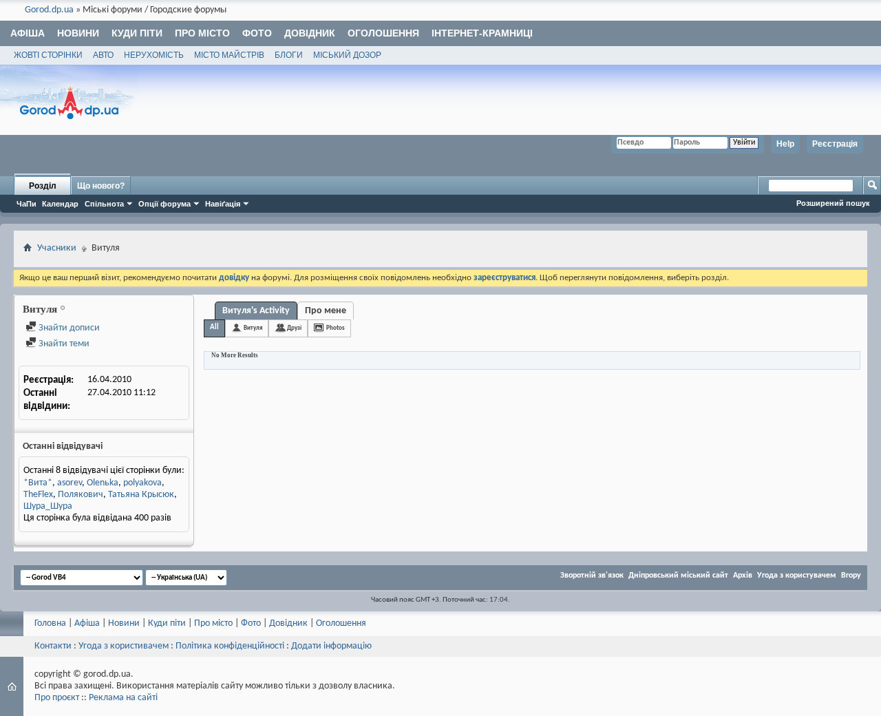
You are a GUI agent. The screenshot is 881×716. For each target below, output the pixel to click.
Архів (742, 575)
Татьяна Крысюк (141, 494)
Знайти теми (62, 344)
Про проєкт (56, 698)
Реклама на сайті (123, 698)
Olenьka (102, 483)
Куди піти (137, 33)
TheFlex (38, 494)
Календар (60, 204)
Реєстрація (835, 144)
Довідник (309, 33)
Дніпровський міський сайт (678, 575)
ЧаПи (26, 204)
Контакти (53, 646)
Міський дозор (347, 55)
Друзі (294, 328)
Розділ (42, 186)
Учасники (56, 248)
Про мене (325, 311)
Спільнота (104, 204)
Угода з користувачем (796, 575)
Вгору (851, 575)
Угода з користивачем (123, 646)
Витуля (253, 328)
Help (785, 144)
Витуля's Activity (256, 311)
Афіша (27, 33)
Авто (103, 55)
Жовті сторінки (48, 55)
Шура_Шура (47, 506)
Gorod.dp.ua (49, 10)
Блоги (289, 55)
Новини (78, 33)
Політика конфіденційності (230, 646)
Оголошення (383, 33)
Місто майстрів (229, 55)
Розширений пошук (833, 203)
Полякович (80, 494)
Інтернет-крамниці (482, 33)
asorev (69, 483)
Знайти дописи (68, 328)
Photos (335, 328)
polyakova (142, 483)
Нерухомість (154, 55)
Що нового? (101, 186)
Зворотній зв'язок (592, 575)
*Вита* (37, 483)
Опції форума (164, 204)
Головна (50, 623)
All (214, 327)
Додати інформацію (331, 646)
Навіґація (222, 204)
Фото (257, 33)
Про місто (202, 33)
